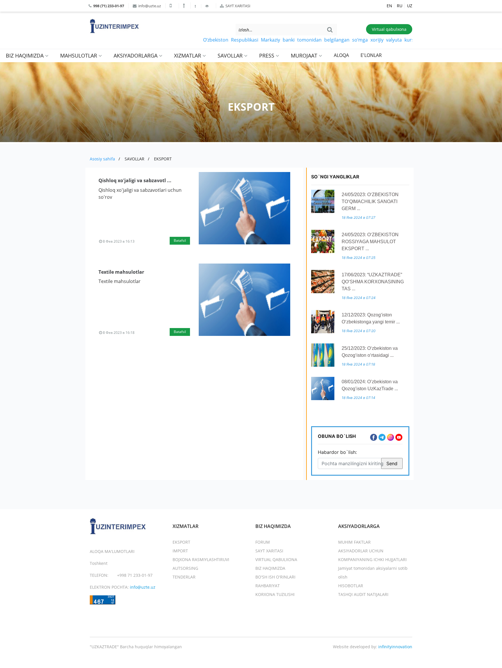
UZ (409, 5)
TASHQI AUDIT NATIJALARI (363, 594)
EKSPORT (163, 159)
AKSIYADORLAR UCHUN (360, 551)
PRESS (267, 55)
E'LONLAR (371, 55)
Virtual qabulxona (389, 29)
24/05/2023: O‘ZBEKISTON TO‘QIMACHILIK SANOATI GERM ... (370, 201)
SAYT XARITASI (237, 5)
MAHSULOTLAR (79, 55)
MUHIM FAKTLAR (354, 542)
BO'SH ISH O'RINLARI (275, 577)
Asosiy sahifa (102, 159)
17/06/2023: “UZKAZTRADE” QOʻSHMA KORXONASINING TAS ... (373, 281)
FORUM (262, 542)
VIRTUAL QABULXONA (276, 559)
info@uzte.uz (149, 5)
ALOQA (341, 55)
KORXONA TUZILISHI (275, 594)
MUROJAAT (305, 55)
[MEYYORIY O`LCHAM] (195, 6)
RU (399, 5)
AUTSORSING (185, 568)
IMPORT (180, 551)
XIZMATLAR (188, 55)
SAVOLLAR (231, 55)
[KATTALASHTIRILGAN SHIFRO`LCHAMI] (185, 5)
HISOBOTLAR (350, 585)
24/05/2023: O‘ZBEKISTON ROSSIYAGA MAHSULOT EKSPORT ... (370, 241)
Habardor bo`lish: (337, 452)
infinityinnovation (395, 646)
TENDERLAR (184, 577)
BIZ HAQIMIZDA (25, 55)
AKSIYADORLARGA (136, 55)
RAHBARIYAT (267, 585)
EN (389, 5)
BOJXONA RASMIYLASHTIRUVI (201, 559)
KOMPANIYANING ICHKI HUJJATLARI (372, 559)
